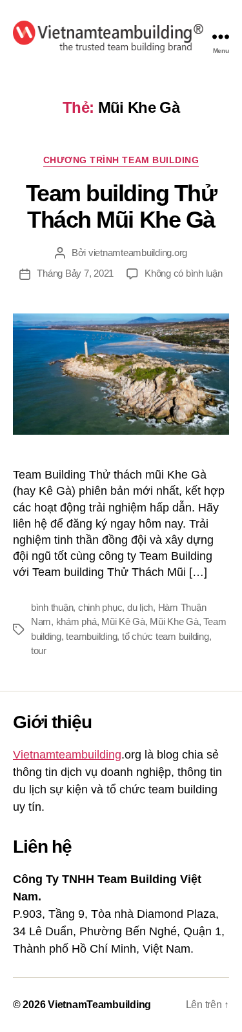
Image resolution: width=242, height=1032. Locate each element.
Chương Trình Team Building (121, 160)
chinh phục (100, 607)
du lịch (140, 607)
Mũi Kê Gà (123, 621)
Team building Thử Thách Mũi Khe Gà (121, 206)
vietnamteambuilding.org (137, 252)
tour (38, 650)
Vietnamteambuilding (67, 754)
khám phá (76, 621)
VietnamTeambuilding (99, 1004)
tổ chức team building (165, 636)
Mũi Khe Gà (174, 621)
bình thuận (52, 607)
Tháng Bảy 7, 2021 (75, 273)
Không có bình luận (183, 273)
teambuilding (91, 636)
